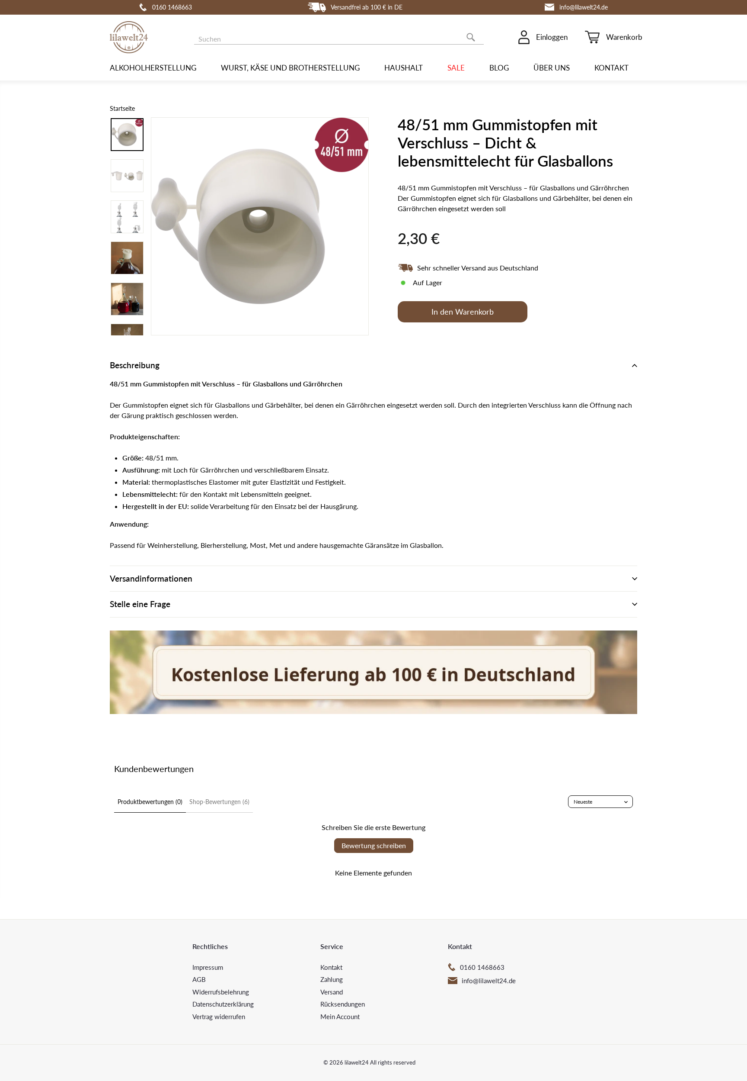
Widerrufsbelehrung (220, 992)
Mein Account (340, 1016)
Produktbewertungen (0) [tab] (150, 801)
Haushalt (403, 67)
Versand (331, 992)
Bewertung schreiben (374, 845)
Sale (456, 67)
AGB (199, 979)
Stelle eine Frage (140, 604)
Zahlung (331, 979)
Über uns (551, 67)
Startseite (122, 108)
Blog (499, 67)
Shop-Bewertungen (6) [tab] (219, 801)
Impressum (207, 967)
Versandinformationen (151, 578)
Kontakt (611, 67)
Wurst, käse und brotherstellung (290, 67)
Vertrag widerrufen (218, 1016)
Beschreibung (135, 365)
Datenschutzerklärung (223, 1004)
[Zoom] (259, 226)
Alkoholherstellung (153, 67)
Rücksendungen (342, 1004)
